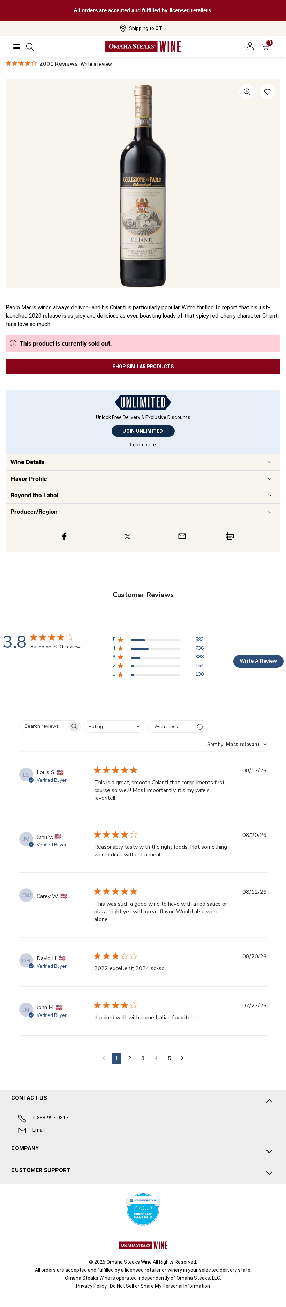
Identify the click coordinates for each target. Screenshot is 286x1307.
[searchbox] (44, 726)
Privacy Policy (91, 1286)
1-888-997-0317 (50, 1117)
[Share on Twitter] (127, 536)
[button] (143, 28)
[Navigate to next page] (182, 1058)
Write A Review (258, 661)
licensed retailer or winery (153, 1270)
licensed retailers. (191, 10)
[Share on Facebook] (64, 536)
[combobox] (114, 726)
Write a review (96, 64)
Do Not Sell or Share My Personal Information (160, 1286)
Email (38, 1130)
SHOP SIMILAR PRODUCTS (143, 366)
